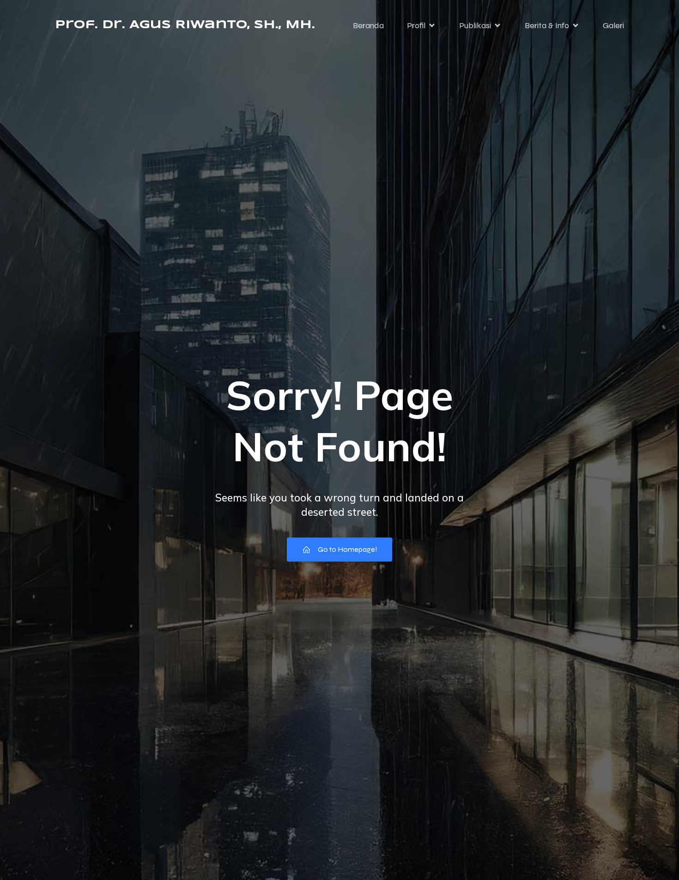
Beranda (368, 25)
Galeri (613, 25)
